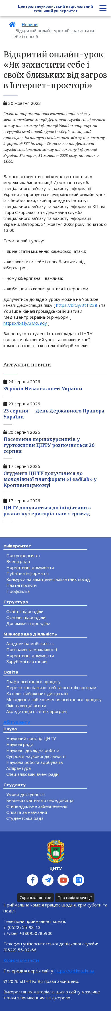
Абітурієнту (16, 722)
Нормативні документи (30, 567)
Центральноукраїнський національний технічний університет (55, 8)
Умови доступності (25, 794)
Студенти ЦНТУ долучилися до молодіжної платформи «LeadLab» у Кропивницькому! (49, 479)
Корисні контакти (21, 960)
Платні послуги (21, 585)
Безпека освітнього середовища (39, 800)
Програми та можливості (31, 649)
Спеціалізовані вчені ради (32, 774)
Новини (30, 24)
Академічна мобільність (30, 643)
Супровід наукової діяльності (35, 756)
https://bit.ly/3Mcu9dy (25, 323)
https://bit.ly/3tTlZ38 (76, 305)
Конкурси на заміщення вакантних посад (48, 579)
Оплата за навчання (26, 812)
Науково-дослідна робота (32, 750)
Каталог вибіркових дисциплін (37, 693)
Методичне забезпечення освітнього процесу (54, 699)
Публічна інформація (27, 573)
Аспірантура (18, 768)
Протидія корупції (74, 897)
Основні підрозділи (26, 617)
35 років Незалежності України (42, 388)
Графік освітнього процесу (33, 681)
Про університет (23, 555)
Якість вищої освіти (26, 705)
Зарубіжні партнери (26, 661)
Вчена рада (18, 561)
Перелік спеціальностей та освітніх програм (51, 687)
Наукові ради (19, 744)
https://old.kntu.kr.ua (74, 971)
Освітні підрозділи (25, 611)
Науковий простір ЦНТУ (31, 738)
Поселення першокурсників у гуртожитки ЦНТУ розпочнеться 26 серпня (48, 445)
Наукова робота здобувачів (34, 762)
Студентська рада (25, 818)
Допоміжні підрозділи (28, 623)
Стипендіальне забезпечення (36, 806)
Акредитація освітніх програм (36, 711)
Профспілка (18, 591)
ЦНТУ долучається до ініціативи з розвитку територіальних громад (47, 510)
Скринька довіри (35, 897)
